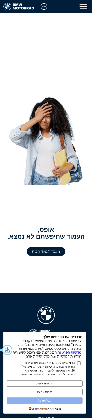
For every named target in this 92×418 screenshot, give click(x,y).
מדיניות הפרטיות (69, 352)
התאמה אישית (44, 383)
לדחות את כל (45, 392)
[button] (6, 350)
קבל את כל (44, 400)
